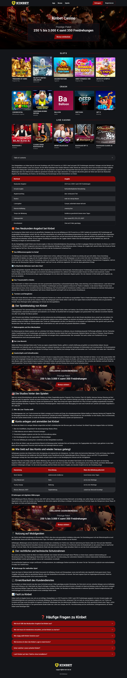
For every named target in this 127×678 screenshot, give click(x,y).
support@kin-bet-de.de (63, 669)
